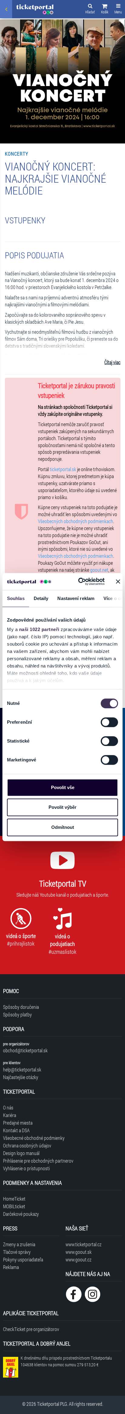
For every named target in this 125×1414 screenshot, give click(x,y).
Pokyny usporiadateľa (23, 1259)
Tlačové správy (17, 1252)
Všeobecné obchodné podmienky (34, 1138)
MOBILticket (14, 1206)
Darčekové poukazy (21, 1214)
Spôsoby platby (17, 1014)
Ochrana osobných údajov (27, 1145)
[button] (104, 9)
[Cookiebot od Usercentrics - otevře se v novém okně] (79, 581)
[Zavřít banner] (118, 581)
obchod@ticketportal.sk (25, 1050)
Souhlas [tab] (16, 598)
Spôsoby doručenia (21, 1007)
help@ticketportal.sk (22, 1069)
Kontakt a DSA (16, 1130)
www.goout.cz (78, 1259)
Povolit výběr (62, 807)
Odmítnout (62, 827)
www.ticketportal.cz (83, 1244)
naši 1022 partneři (39, 629)
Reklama (11, 1267)
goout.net (99, 570)
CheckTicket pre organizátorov (31, 1329)
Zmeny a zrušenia (19, 1244)
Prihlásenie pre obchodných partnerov (38, 1160)
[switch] (109, 722)
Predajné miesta (17, 1122)
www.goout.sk (79, 1252)
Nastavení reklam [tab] (75, 598)
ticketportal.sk (63, 469)
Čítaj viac (112, 362)
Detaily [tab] (41, 598)
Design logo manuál (21, 1153)
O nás (8, 1107)
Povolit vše (62, 787)
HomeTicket (14, 1198)
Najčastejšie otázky (20, 1077)
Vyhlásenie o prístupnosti (26, 1168)
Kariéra (9, 1115)
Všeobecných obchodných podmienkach (75, 521)
